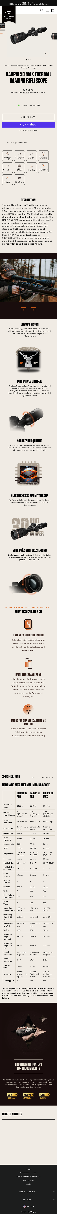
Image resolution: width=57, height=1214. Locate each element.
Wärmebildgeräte (17, 66)
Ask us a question (15, 143)
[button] (23, 309)
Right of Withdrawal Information (28, 1177)
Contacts (28, 1200)
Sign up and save (28, 1192)
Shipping (26, 92)
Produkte (29, 66)
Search (28, 1169)
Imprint (28, 1184)
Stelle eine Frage (41, 777)
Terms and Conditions (28, 1173)
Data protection (28, 1180)
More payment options (28, 130)
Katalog (6, 66)
